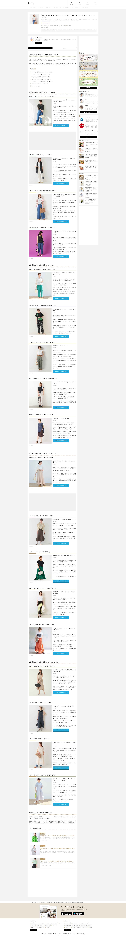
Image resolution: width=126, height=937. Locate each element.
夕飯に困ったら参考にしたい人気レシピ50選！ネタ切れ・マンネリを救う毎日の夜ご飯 (91, 162)
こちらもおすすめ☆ (36, 86)
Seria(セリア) (67, 923)
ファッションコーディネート (54, 25)
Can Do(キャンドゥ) (84, 923)
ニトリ (90, 925)
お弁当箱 (47, 927)
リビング (48, 923)
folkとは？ (44, 933)
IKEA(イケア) (67, 927)
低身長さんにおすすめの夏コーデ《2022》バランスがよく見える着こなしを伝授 (68, 902)
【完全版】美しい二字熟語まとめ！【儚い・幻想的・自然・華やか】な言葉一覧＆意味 (91, 150)
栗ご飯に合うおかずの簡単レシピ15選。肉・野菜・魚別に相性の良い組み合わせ (91, 144)
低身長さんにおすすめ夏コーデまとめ (40, 83)
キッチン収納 (54, 923)
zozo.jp (32, 185)
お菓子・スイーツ (34, 927)
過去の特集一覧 (88, 87)
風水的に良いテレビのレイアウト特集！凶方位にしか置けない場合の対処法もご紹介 (91, 156)
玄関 (59, 923)
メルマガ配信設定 (81, 933)
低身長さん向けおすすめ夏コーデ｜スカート (41, 79)
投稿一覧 (38, 42)
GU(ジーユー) (75, 925)
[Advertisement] (52, 141)
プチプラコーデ (47, 925)
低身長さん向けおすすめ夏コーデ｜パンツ (41, 76)
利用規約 (50, 933)
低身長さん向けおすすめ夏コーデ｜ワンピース (42, 81)
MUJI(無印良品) (68, 925)
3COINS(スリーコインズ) (81, 927)
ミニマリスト (42, 923)
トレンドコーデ (39, 925)
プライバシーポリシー (58, 933)
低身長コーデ (63, 25)
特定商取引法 (66, 933)
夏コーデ (68, 25)
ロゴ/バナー (73, 933)
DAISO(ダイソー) (75, 923)
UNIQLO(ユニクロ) (83, 925)
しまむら (73, 927)
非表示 (34, 68)
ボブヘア (32, 925)
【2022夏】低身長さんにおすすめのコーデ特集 (42, 72)
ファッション (45, 25)
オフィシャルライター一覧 (89, 112)
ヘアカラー (54, 925)
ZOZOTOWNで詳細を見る (61, 125)
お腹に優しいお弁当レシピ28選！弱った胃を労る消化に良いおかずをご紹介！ (91, 168)
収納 (32, 923)
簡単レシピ (42, 927)
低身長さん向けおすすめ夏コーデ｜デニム (41, 74)
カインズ (90, 927)
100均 (36, 923)
